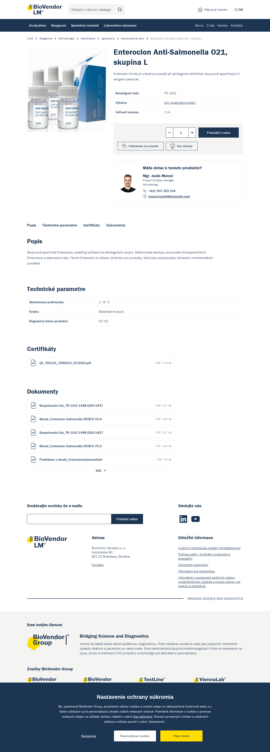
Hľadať (120, 9)
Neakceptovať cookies (135, 736)
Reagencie (58, 25)
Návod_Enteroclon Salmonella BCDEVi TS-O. (105, 419)
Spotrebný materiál (85, 25)
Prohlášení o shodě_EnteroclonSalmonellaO (105, 459)
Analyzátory (37, 25)
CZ (236, 9)
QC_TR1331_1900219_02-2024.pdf (105, 363)
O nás (210, 25)
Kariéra (222, 25)
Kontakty (237, 25)
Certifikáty (91, 225)
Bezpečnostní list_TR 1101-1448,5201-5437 (105, 405)
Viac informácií (143, 716)
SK (241, 9)
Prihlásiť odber (127, 519)
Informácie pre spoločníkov (196, 571)
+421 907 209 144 (162, 191)
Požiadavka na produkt (143, 146)
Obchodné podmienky (193, 565)
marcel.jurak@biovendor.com (169, 196)
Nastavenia (88, 736)
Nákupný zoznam (216, 9)
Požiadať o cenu (218, 132)
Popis (31, 225)
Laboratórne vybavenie (120, 25)
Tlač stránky (184, 146)
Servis (199, 25)
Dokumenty (116, 225)
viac (98, 470)
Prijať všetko (181, 736)
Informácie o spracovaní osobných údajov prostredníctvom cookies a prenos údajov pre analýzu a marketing (209, 581)
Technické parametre (59, 225)
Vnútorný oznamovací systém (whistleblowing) (209, 548)
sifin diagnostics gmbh (179, 102)
